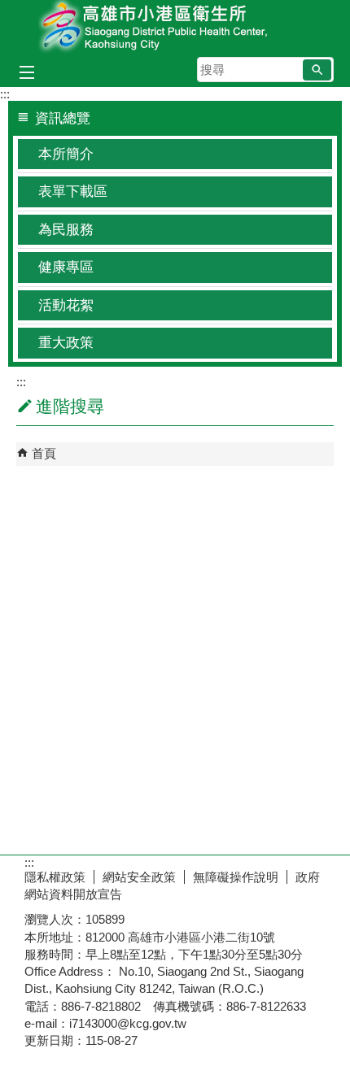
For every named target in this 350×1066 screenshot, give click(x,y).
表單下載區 (72, 191)
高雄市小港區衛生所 (175, 27)
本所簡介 (66, 154)
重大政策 (66, 342)
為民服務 (66, 229)
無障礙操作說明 (235, 877)
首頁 (44, 453)
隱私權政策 (54, 877)
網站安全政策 (139, 877)
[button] (317, 69)
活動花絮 (66, 305)
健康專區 (66, 267)
